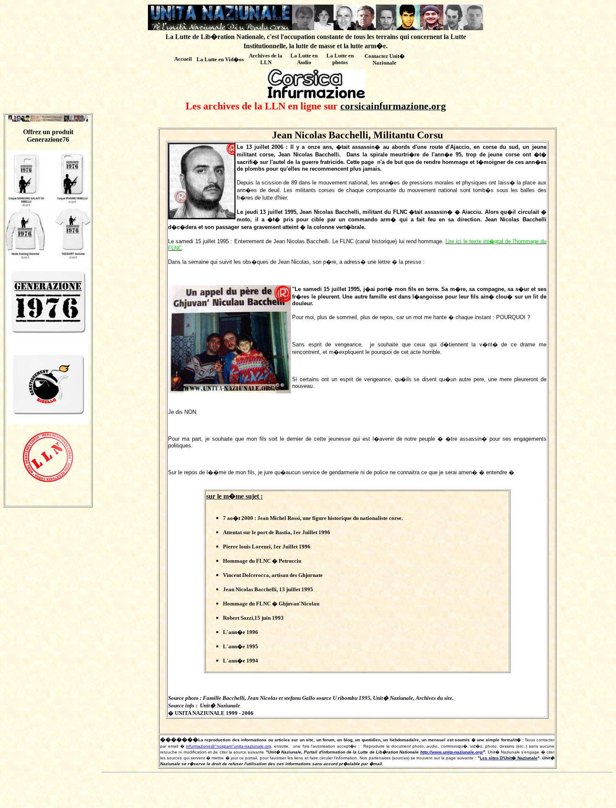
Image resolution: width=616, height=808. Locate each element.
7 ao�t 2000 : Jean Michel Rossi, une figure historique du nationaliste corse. (313, 518)
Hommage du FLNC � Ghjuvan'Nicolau (271, 603)
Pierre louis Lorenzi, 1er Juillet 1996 (267, 546)
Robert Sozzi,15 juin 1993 (253, 618)
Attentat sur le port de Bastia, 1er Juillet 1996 (276, 532)
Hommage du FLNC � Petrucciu (262, 561)
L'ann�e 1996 (240, 632)
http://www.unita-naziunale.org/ (451, 752)
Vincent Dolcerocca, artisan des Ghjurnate (273, 575)
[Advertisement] (357, 792)
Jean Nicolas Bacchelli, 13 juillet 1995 (268, 589)
